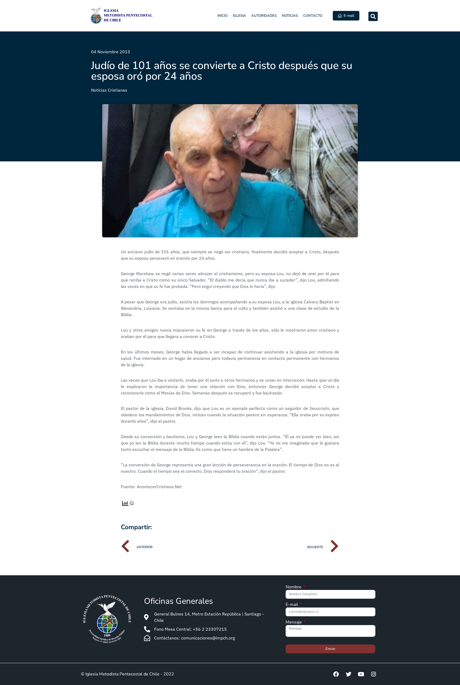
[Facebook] (336, 674)
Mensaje (294, 622)
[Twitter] (348, 674)
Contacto (312, 15)
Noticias (290, 15)
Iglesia (239, 15)
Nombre (294, 587)
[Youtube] (361, 674)
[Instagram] (373, 674)
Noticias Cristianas (109, 90)
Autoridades (264, 15)
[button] (373, 16)
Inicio (222, 15)
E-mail (292, 604)
